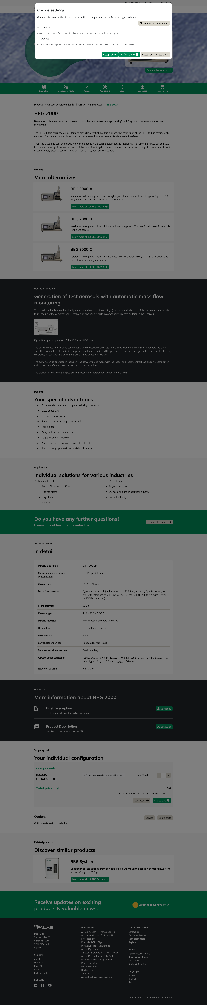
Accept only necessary (154, 54)
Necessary (45, 27)
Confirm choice (128, 54)
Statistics (44, 38)
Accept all (108, 54)
